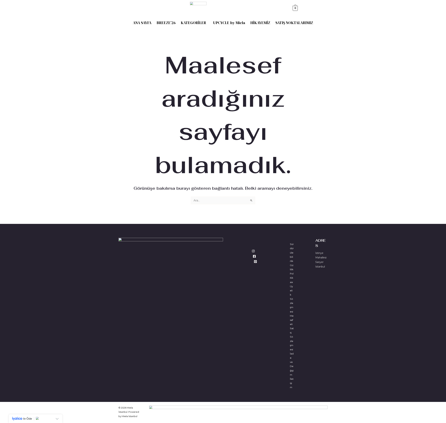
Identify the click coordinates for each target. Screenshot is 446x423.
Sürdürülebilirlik (292, 252)
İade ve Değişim (292, 364)
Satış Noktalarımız (294, 22)
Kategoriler (193, 22)
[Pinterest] (255, 261)
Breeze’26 (166, 22)
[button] (194, 22)
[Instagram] (253, 251)
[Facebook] (254, 256)
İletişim (292, 383)
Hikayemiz (260, 22)
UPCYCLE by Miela (229, 22)
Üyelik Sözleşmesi (291, 299)
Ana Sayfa (142, 22)
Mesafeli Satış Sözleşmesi (292, 332)
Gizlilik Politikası (292, 274)
